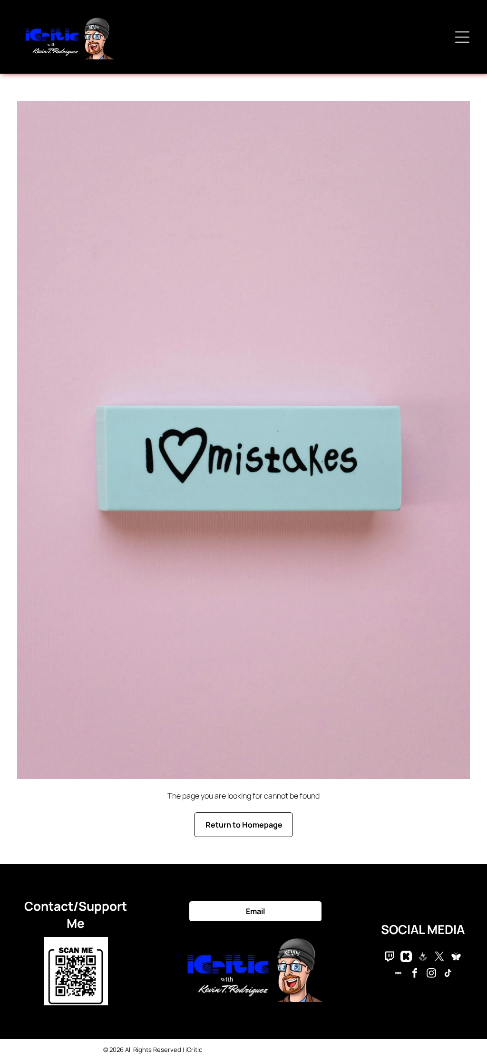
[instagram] (431, 974)
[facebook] (415, 974)
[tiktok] (448, 974)
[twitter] (439, 957)
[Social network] (389, 957)
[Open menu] (462, 37)
